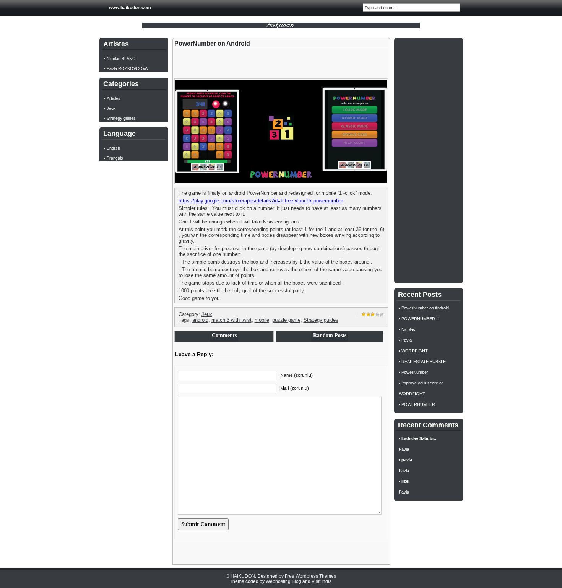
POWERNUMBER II (420, 318)
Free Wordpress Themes (310, 576)
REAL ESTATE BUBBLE (423, 361)
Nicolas (408, 329)
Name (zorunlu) (296, 375)
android (200, 320)
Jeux (206, 314)
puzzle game (286, 320)
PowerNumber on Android (425, 308)
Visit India (322, 581)
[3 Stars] (372, 314)
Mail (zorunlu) (294, 388)
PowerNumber (414, 372)
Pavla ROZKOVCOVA (127, 68)
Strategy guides (321, 320)
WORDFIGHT (414, 351)
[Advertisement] (428, 159)
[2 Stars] (368, 314)
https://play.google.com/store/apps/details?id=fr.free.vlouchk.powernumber (261, 201)
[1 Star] (363, 314)
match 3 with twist (231, 320)
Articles (113, 98)
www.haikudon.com (130, 7)
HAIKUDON (243, 576)
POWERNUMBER (418, 404)
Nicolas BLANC (121, 58)
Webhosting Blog (283, 581)
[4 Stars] (377, 314)
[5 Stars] (382, 314)
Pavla (406, 340)
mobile (262, 320)
